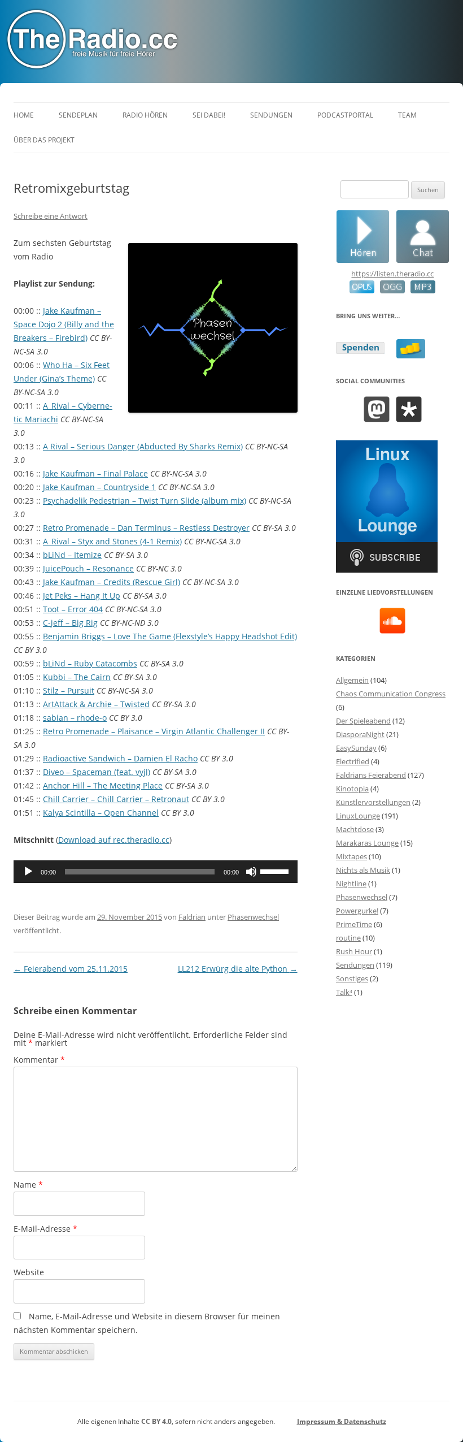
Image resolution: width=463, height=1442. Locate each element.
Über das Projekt (44, 140)
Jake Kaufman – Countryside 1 (99, 487)
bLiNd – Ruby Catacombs (90, 663)
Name (28, 1184)
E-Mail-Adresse (45, 1228)
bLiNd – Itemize (72, 554)
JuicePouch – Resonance (88, 568)
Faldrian (192, 917)
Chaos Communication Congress (390, 693)
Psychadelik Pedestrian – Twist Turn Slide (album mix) (144, 500)
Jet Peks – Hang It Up (81, 595)
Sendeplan (78, 115)
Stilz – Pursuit (68, 690)
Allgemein (352, 680)
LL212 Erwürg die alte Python (238, 968)
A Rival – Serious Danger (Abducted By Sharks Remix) (143, 446)
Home (24, 115)
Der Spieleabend (363, 721)
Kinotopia (352, 788)
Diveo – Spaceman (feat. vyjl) (96, 772)
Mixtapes (351, 856)
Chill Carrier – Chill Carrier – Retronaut (116, 799)
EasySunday (356, 748)
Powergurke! (357, 911)
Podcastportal (345, 115)
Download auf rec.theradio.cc (113, 839)
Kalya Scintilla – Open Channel (101, 812)
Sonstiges (352, 978)
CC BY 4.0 (156, 1421)
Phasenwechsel (253, 917)
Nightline (351, 883)
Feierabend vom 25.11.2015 (71, 968)
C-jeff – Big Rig (70, 622)
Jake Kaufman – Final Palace (95, 473)
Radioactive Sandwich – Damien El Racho (120, 758)
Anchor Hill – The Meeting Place (103, 785)
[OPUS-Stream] (362, 290)
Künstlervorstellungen (373, 802)
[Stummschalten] (251, 871)
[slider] (276, 870)
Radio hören (145, 115)
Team (407, 115)
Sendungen (271, 115)
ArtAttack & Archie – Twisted (96, 704)
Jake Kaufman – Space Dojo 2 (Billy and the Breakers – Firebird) (64, 324)
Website (29, 1272)
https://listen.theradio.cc (392, 274)
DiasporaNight (360, 734)
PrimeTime (354, 924)
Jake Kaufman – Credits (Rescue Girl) (111, 582)
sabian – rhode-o (75, 717)
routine (348, 938)
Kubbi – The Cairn (77, 677)
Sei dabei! (209, 115)
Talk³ (344, 992)
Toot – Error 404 (73, 609)
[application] (156, 871)
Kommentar (39, 1059)
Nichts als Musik (363, 870)
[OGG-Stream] (389, 290)
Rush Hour (354, 951)
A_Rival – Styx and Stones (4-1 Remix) (112, 541)
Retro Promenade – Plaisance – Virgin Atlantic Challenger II (154, 731)
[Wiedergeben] (28, 871)
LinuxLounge (358, 816)
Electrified (352, 761)
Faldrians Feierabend (371, 775)
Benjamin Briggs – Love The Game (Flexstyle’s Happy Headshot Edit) (170, 636)
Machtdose (355, 829)
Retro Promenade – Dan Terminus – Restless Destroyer (146, 527)
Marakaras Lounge (367, 843)
